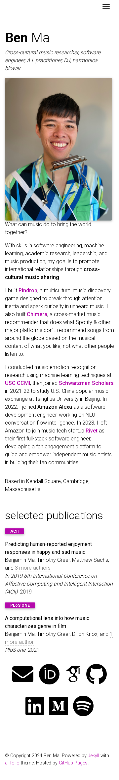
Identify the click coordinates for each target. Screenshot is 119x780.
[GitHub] (96, 675)
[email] (22, 675)
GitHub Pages (73, 763)
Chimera (37, 314)
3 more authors (33, 568)
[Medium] (58, 706)
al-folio (12, 763)
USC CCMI (17, 383)
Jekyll (93, 756)
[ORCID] (49, 675)
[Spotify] (83, 706)
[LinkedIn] (34, 706)
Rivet (92, 431)
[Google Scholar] (73, 675)
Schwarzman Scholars (86, 383)
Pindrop (28, 290)
